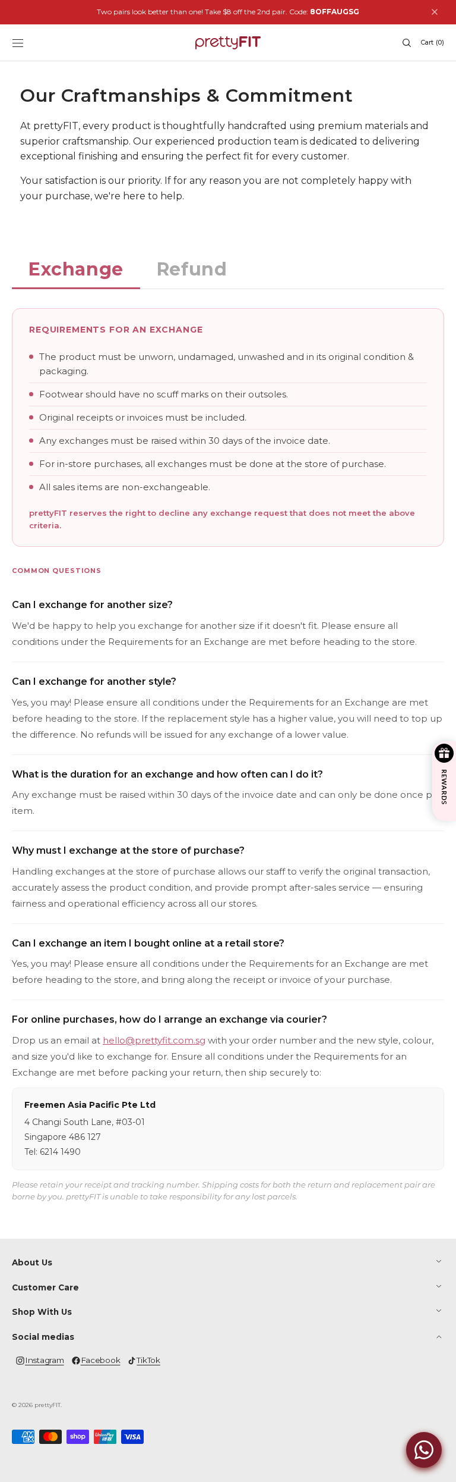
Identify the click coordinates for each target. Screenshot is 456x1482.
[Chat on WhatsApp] (424, 1450)
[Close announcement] (434, 11)
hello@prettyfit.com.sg (154, 1040)
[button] (18, 43)
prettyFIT (47, 1405)
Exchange (76, 269)
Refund (192, 269)
